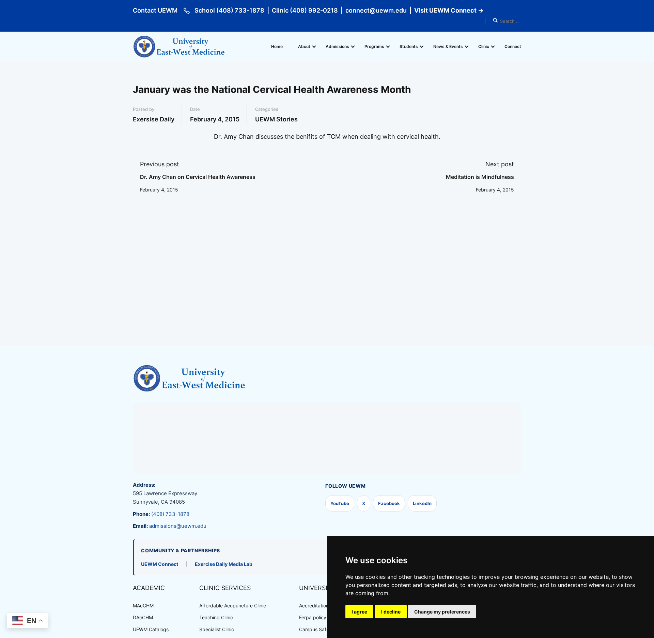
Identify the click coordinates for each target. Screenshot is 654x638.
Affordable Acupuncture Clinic (232, 605)
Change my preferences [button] (442, 612)
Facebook (389, 503)
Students (409, 46)
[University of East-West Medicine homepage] (189, 378)
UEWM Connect (159, 564)
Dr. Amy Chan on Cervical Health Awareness (197, 176)
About (304, 46)
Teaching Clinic (216, 617)
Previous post (159, 164)
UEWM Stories (276, 119)
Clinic (483, 46)
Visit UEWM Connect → (449, 10)
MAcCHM (143, 605)
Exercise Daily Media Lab (223, 564)
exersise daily (153, 119)
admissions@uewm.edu (177, 526)
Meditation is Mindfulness (480, 176)
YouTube (339, 503)
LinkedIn (422, 503)
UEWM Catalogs (151, 629)
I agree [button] (359, 612)
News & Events (448, 46)
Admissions (337, 46)
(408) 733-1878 (170, 514)
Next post (499, 164)
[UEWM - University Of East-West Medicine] (179, 46)
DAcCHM (143, 617)
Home (277, 46)
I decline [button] (391, 612)
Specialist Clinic (216, 629)
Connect (512, 46)
